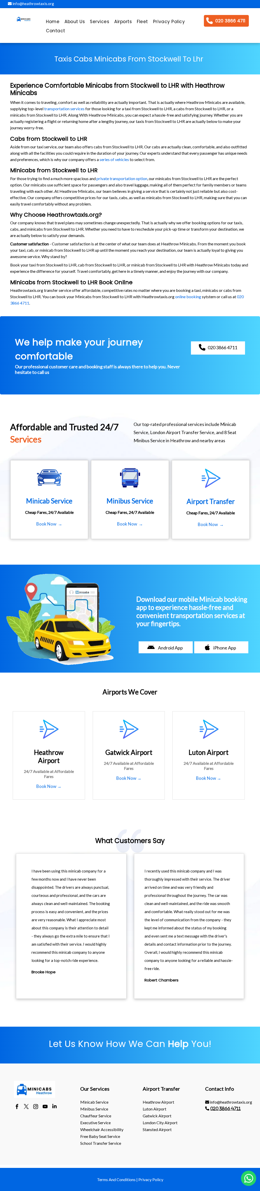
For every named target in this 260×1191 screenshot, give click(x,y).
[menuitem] (52, 22)
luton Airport (154, 1108)
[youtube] (45, 1107)
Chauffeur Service (95, 1115)
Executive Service (95, 1122)
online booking (188, 296)
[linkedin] (54, 1107)
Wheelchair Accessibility (101, 1129)
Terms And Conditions (116, 1179)
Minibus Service (94, 1108)
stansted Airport (157, 1129)
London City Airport (160, 1122)
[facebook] (17, 1107)
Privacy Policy (150, 1179)
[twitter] (26, 1107)
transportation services (64, 108)
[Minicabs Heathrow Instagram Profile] (35, 1107)
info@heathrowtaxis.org (33, 3)
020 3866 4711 (225, 1108)
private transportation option (121, 178)
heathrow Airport (158, 1102)
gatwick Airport (157, 1115)
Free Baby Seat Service (100, 1136)
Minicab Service (94, 1102)
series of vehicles (114, 159)
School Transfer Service (100, 1143)
